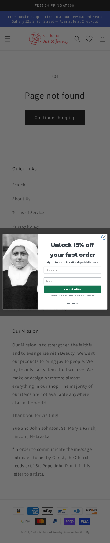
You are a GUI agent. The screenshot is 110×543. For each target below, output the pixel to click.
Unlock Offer (72, 289)
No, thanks (72, 303)
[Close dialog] (103, 237)
